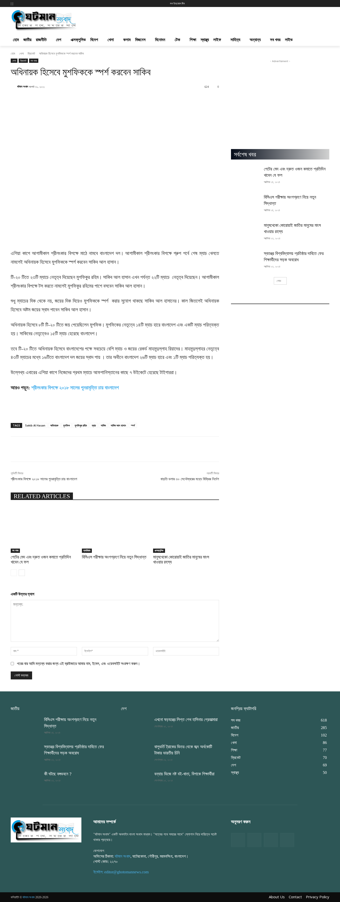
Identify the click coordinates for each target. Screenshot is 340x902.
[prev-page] (14, 573)
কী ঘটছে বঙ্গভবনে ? (57, 773)
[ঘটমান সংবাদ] (58, 19)
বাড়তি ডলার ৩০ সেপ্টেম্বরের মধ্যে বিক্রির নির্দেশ (190, 479)
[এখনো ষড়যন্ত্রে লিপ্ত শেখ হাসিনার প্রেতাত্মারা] (135, 727)
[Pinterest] (287, 840)
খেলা (21, 53)
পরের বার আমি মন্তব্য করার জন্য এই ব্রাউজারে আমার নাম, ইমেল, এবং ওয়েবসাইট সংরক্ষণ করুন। (78, 663)
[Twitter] (254, 840)
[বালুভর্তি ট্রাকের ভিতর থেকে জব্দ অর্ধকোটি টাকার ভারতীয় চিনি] (135, 754)
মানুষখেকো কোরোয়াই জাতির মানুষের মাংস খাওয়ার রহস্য (181, 559)
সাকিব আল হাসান (118, 425)
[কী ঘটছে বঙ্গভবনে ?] (25, 781)
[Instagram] (271, 840)
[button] (244, 3)
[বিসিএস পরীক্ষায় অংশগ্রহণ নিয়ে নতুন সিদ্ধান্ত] (115, 529)
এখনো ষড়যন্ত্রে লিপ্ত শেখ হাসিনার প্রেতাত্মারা (186, 719)
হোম (13, 53)
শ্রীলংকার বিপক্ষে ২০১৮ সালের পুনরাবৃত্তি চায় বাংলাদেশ (75, 387)
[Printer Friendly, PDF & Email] (19, 412)
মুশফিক (66, 425)
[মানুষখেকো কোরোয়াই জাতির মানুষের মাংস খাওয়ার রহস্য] (186, 529)
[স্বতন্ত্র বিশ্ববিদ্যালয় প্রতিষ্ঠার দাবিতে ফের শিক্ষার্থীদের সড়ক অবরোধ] (245, 260)
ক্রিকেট (31, 53)
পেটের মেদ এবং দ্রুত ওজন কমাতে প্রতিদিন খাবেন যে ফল (41, 559)
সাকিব (103, 425)
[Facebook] (238, 840)
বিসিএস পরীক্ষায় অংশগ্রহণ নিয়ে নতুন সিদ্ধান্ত (114, 557)
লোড (279, 281)
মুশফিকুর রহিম (81, 425)
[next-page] (22, 573)
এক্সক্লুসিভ (159, 550)
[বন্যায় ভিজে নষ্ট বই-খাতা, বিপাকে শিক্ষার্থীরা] (135, 781)
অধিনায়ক (54, 425)
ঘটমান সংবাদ (22, 86)
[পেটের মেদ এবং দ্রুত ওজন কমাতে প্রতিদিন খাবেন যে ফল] (44, 529)
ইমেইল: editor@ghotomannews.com (121, 872)
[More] (182, 99)
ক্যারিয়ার (86, 550)
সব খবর (34, 60)
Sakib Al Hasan (35, 425)
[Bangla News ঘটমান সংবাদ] (46, 829)
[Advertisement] (196, 19)
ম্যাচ (94, 425)
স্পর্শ (133, 425)
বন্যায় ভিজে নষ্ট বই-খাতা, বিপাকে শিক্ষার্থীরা (184, 773)
